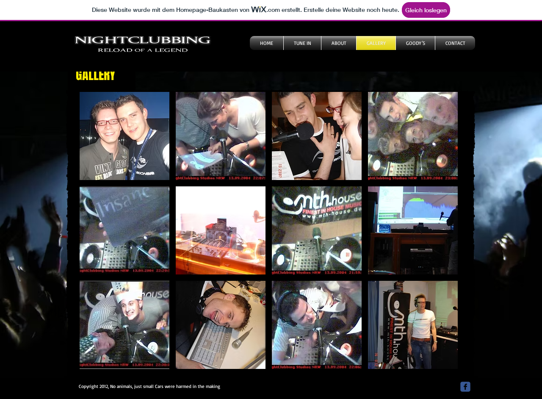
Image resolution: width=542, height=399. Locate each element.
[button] (124, 136)
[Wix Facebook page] (465, 387)
